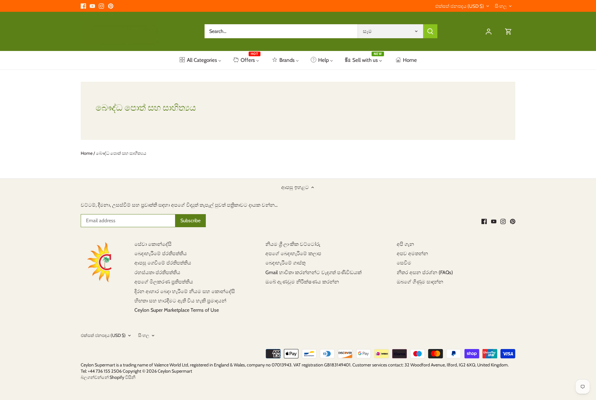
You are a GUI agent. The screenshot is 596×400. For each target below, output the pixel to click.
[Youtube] (92, 5)
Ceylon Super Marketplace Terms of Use (176, 310)
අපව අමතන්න (412, 253)
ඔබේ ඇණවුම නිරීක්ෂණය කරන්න (302, 282)
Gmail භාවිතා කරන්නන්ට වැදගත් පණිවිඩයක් (313, 272)
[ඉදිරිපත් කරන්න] (430, 31)
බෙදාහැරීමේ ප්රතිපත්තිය (160, 253)
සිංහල (501, 6)
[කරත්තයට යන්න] (508, 31)
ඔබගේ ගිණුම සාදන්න (420, 282)
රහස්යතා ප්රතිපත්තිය (157, 272)
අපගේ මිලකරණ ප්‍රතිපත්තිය (163, 282)
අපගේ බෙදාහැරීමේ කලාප (293, 253)
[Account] (488, 31)
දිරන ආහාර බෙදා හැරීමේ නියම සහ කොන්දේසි (184, 291)
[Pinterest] (110, 5)
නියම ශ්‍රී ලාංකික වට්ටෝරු (292, 244)
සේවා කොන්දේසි (153, 244)
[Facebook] (83, 5)
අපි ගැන (405, 244)
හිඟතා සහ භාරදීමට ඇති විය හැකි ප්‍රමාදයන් (180, 301)
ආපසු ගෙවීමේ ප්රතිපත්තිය (162, 263)
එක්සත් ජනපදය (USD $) (459, 6)
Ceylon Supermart (175, 371)
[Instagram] (101, 5)
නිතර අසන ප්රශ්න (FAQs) (425, 272)
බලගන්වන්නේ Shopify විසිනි (108, 377)
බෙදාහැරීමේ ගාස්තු (285, 263)
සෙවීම (404, 263)
